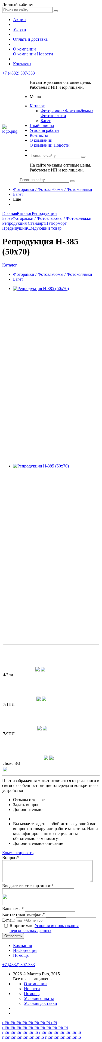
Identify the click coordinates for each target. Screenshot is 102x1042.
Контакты (22, 63)
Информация (25, 950)
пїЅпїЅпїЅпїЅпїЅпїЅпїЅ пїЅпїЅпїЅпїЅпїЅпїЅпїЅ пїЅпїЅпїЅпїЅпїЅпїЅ (41, 1035)
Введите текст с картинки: (28, 885)
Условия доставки (40, 1003)
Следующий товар (44, 228)
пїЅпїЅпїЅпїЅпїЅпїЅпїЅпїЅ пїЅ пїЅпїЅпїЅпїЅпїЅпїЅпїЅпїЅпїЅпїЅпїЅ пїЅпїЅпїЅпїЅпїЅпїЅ (35, 1027)
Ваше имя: (13, 908)
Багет (46, 120)
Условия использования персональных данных (44, 928)
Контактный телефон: (23, 914)
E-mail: (8, 920)
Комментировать (17, 852)
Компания (22, 945)
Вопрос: (10, 857)
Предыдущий (14, 228)
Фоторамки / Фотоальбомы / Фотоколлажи (52, 189)
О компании (24, 49)
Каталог (37, 105)
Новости (45, 54)
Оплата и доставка (30, 39)
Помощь (21, 955)
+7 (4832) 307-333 (18, 73)
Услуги (19, 29)
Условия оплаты (39, 998)
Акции (19, 19)
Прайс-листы (42, 125)
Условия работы (44, 130)
